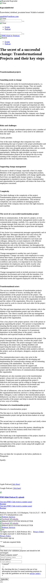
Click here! (17, 488)
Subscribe (4, 579)
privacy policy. (35, 573)
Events (7, 27)
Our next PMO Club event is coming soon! (16, 502)
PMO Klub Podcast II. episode (12, 497)
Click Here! (15, 484)
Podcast (7, 29)
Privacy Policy (38, 532)
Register (3, 504)
